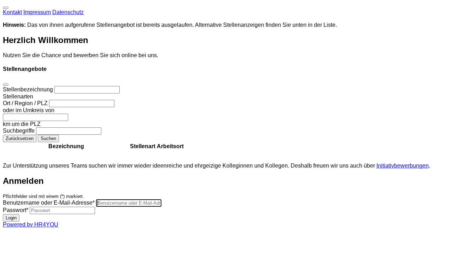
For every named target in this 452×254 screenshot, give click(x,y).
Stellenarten (18, 96)
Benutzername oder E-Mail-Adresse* (49, 203)
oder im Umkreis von (28, 110)
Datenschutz (68, 12)
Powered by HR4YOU (30, 225)
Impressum (37, 12)
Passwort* (15, 210)
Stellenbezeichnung (28, 89)
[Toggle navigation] (5, 8)
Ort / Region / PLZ (26, 103)
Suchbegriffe (19, 131)
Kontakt (12, 12)
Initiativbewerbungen (402, 166)
